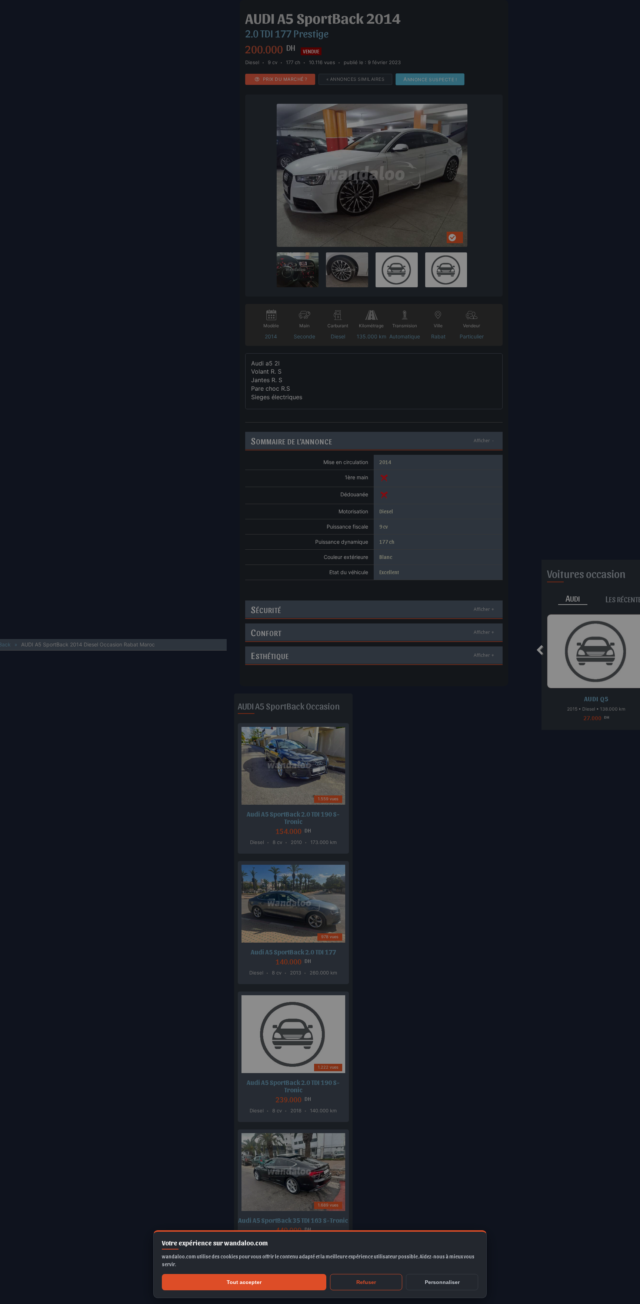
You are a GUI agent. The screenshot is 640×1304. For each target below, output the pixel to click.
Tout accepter (244, 1282)
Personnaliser (442, 1282)
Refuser (366, 1282)
